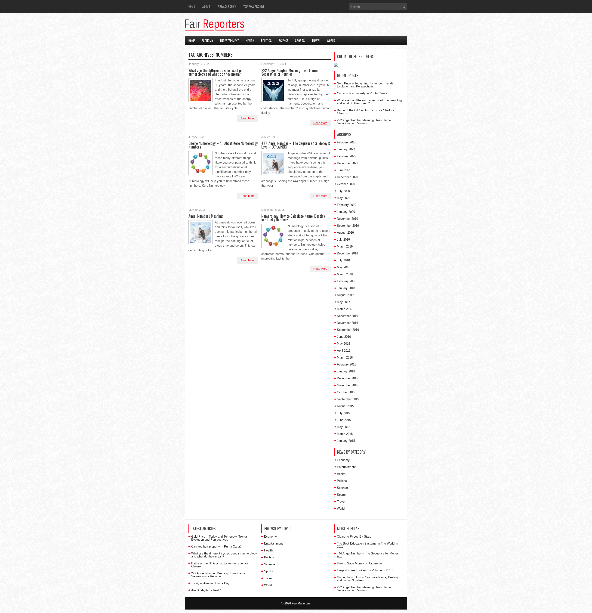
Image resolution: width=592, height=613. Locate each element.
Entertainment (229, 40)
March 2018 (345, 274)
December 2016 (347, 316)
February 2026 (346, 142)
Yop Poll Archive (254, 6)
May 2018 (343, 267)
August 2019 (345, 232)
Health (250, 40)
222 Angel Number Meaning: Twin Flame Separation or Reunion (289, 72)
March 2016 (345, 357)
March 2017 (345, 309)
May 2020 (343, 198)
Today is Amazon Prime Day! (210, 583)
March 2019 (345, 246)
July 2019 (343, 239)
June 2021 (344, 170)
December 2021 (347, 163)
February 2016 (346, 364)
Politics (266, 40)
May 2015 (343, 427)
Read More (247, 118)
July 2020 (343, 191)
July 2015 (343, 413)
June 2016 (344, 336)
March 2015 (345, 434)
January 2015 (346, 441)
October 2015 (346, 392)
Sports (300, 40)
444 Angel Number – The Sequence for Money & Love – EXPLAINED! (295, 145)
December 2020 (347, 177)
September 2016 (348, 329)
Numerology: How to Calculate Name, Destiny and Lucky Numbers (293, 218)
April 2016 (343, 350)
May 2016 (343, 343)
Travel (316, 40)
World (331, 40)
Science (283, 40)
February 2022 (346, 156)
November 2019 (347, 218)
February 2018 (346, 281)
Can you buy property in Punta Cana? (362, 93)
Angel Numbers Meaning (205, 216)
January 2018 (346, 288)
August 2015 (345, 406)
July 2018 (343, 260)
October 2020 (346, 184)
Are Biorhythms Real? (206, 590)
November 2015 (347, 385)
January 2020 (346, 212)
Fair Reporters (301, 603)
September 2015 (348, 399)
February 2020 (346, 205)
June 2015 (344, 420)
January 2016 (346, 371)
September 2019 (348, 225)
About (206, 6)
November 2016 (347, 323)
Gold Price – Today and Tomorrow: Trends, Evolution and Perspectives (365, 85)
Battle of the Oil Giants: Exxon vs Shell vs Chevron (365, 111)
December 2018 (347, 253)
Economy (207, 40)
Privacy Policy (227, 6)
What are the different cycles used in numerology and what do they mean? (215, 72)
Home (191, 6)
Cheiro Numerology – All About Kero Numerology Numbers (223, 145)
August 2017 (345, 295)
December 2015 (347, 378)
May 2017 (343, 302)
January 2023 (346, 149)
